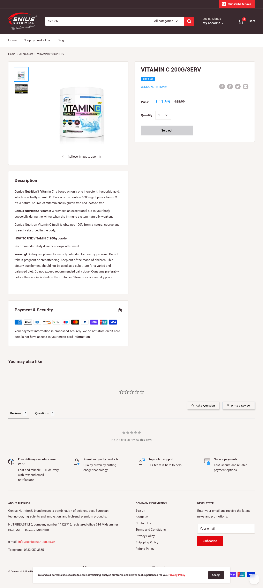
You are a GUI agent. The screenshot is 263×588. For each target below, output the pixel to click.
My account (211, 23)
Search (140, 510)
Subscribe (210, 541)
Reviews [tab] (15, 413)
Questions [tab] (42, 413)
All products (26, 53)
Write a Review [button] (240, 405)
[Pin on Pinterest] (230, 86)
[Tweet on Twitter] (238, 86)
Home (12, 40)
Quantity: (147, 115)
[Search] (189, 21)
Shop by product (35, 40)
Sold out (166, 130)
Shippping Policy (147, 542)
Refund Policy (145, 549)
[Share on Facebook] (222, 86)
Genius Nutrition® (154, 86)
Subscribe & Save (239, 4)
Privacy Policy (145, 536)
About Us (142, 517)
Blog (61, 40)
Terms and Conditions (151, 529)
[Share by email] (245, 86)
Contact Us (143, 523)
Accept (216, 574)
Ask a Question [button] (205, 405)
